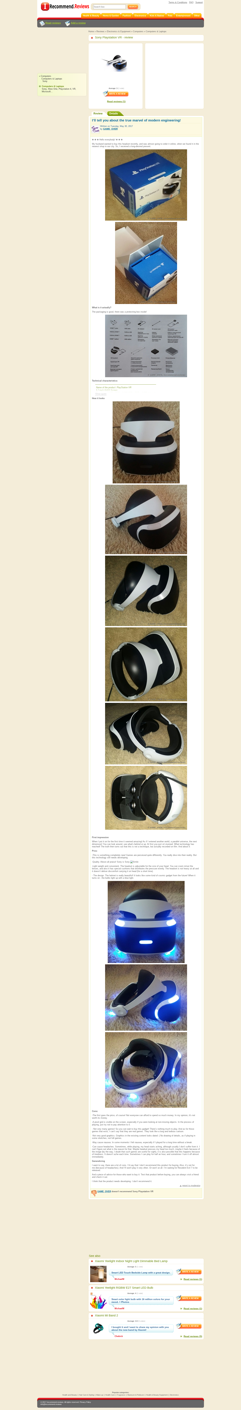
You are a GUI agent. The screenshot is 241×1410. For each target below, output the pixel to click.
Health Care (110, 1395)
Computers (138, 31)
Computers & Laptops (156, 31)
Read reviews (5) (193, 1336)
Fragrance (121, 1395)
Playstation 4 (65, 89)
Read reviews (53, 23)
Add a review (78, 23)
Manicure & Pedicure (135, 1395)
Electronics (174, 1395)
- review (114, 37)
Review (97, 113)
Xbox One (52, 89)
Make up (99, 1395)
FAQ (191, 2)
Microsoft (46, 91)
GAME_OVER (110, 129)
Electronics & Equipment (119, 31)
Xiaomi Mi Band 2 (106, 1315)
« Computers (45, 76)
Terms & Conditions (178, 2)
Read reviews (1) (116, 101)
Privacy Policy (85, 1402)
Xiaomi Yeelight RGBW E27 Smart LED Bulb (124, 1287)
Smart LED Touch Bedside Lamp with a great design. (140, 1272)
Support (199, 2)
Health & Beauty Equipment (157, 1395)
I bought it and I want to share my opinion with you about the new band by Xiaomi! (140, 1328)
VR (73, 89)
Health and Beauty (69, 1395)
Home (91, 31)
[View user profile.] (95, 132)
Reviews (100, 31)
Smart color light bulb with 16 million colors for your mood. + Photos (140, 1300)
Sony (44, 81)
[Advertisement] (61, 53)
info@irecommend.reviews (51, 1404)
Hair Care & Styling (86, 1395)
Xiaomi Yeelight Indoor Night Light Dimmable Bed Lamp (131, 1261)
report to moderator (191, 1185)
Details (113, 113)
